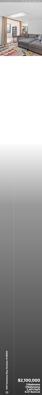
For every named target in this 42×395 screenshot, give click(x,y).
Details (23, 1)
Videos (30, 1)
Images (26, 1)
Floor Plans (34, 1)
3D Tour (38, 1)
